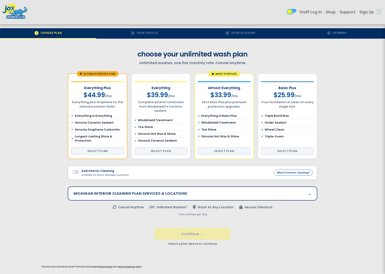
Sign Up (366, 12)
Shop (331, 12)
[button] (379, 11)
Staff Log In (311, 12)
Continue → (192, 233)
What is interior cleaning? (293, 172)
